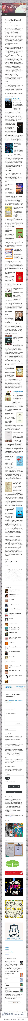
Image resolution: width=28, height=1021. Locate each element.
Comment (18, 723)
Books (12, 569)
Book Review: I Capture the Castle (8, 687)
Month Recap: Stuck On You (14, 670)
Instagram (7, 954)
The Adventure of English (14, 578)
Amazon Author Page (9, 951)
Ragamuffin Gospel (11, 576)
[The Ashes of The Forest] (21, 964)
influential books (16, 573)
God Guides (10, 572)
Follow (7, 778)
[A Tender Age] (21, 991)
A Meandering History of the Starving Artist (14, 590)
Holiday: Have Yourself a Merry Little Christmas (15, 614)
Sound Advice (11, 656)
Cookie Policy (4, 1015)
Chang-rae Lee (8, 990)
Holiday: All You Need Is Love (15, 646)
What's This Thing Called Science (14, 581)
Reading (19, 569)
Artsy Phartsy (11, 599)
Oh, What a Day (12, 661)
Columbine (7, 571)
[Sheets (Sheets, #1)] (21, 981)
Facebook (7, 949)
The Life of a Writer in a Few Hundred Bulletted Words (14, 628)
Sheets (6, 978)
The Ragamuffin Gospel (18, 391)
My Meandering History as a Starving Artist (14, 595)
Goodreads (7, 947)
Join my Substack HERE (14, 786)
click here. (12, 814)
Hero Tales (11, 618)
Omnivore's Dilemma (9, 575)
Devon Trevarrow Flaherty (10, 25)
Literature (15, 569)
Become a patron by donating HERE (14, 792)
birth (15, 570)
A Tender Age (8, 988)
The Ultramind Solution (9, 580)
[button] (9, 830)
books (18, 570)
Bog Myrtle (7, 983)
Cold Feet (11, 680)
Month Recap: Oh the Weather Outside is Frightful (15, 638)
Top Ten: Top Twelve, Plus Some (15, 608)
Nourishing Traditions (15, 574)
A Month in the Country (9, 973)
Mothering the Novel (13, 632)
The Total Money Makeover (18, 579)
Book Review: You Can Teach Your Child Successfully (20, 688)
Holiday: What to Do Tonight (14, 604)
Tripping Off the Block (13, 623)
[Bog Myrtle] (21, 985)
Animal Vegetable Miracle (9, 570)
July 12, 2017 (17, 25)
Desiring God (11, 571)
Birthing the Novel (12, 642)
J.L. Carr (7, 974)
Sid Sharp (7, 985)
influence (10, 573)
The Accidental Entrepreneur (14, 651)
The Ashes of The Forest (10, 961)
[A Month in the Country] (21, 976)
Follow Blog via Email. (10, 766)
